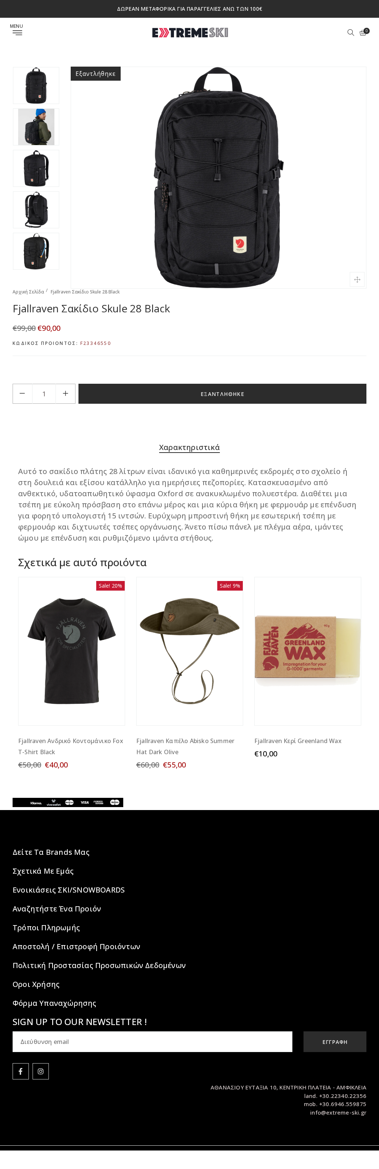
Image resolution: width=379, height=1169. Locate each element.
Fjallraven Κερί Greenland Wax (298, 741)
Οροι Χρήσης (36, 984)
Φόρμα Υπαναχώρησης (55, 1003)
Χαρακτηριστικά (189, 447)
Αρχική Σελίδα (28, 292)
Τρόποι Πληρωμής (46, 928)
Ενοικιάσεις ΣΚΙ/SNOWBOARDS (69, 890)
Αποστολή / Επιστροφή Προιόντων (76, 946)
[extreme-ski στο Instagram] (41, 1071)
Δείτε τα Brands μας (51, 852)
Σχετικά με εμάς (43, 871)
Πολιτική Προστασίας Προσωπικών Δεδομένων (99, 965)
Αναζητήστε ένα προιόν (57, 909)
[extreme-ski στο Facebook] (21, 1071)
